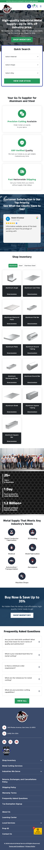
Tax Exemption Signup (12, 804)
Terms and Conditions (16, 846)
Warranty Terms (9, 793)
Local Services (8, 823)
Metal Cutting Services (12, 766)
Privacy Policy (30, 846)
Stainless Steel (29, 266)
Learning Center (9, 817)
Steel (21, 266)
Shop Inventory (22, 39)
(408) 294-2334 (34, 1)
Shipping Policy (9, 787)
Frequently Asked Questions (15, 798)
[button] (38, 831)
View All (22, 701)
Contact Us (7, 834)
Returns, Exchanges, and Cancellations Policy (19, 780)
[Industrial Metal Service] (7, 9)
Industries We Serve (11, 771)
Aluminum (13, 266)
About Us (6, 812)
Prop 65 (5, 828)
